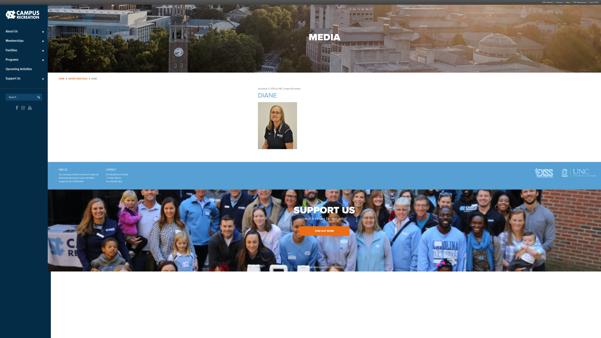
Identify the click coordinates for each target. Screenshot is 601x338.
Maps (568, 2)
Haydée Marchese (78, 78)
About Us (25, 31)
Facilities (25, 50)
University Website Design (315, 267)
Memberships (25, 41)
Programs (25, 60)
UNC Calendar (547, 2)
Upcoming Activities (19, 69)
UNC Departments (579, 2)
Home (62, 78)
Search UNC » (594, 2)
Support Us (25, 78)
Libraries (559, 2)
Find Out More (324, 231)
